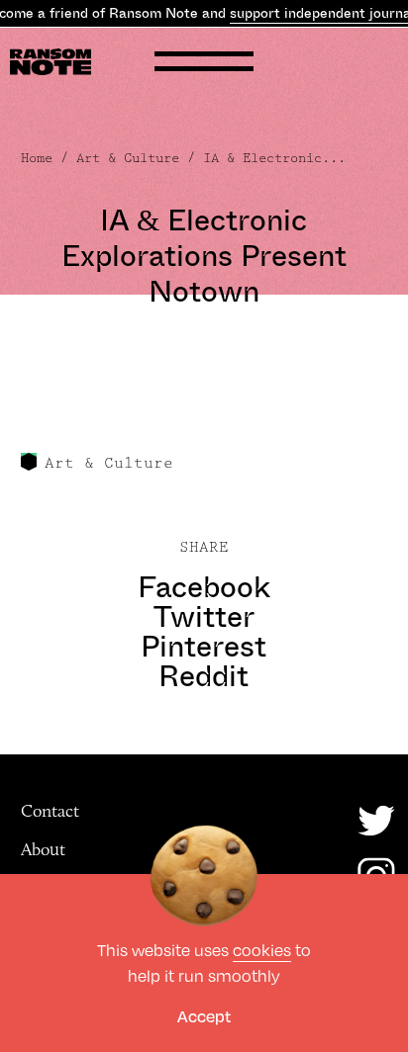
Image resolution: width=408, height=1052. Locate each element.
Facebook (204, 587)
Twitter (204, 617)
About (43, 849)
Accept (204, 1016)
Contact (50, 811)
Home (36, 158)
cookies (262, 949)
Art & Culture (127, 158)
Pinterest (203, 646)
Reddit (203, 676)
